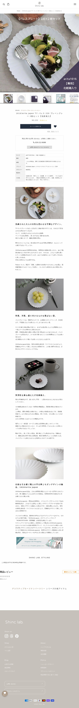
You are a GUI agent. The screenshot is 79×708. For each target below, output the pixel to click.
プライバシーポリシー (48, 671)
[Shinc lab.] (14, 622)
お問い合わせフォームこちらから (39, 147)
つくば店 (7, 650)
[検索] (4, 4)
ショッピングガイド (47, 664)
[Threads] (11, 636)
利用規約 (43, 667)
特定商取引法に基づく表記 (49, 675)
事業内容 (43, 650)
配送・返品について (53, 131)
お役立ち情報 (9, 664)
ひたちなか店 (9, 647)
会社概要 (43, 654)
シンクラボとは (46, 647)
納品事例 (7, 667)
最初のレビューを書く (70, 572)
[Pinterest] (17, 636)
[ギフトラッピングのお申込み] (39, 543)
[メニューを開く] (75, 4)
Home (18, 11)
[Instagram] (6, 636)
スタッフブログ (10, 671)
